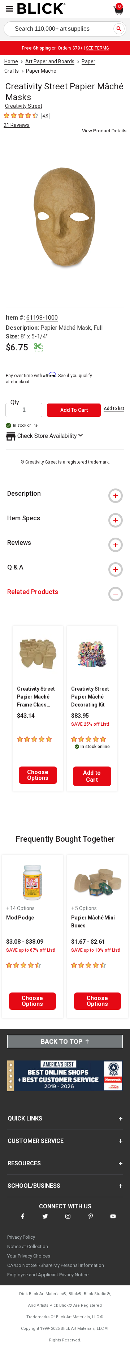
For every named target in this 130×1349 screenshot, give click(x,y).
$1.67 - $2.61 (88, 941)
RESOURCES (24, 1163)
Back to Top (61, 1041)
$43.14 (26, 715)
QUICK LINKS (25, 1118)
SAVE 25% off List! (90, 724)
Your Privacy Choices (28, 1256)
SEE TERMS (97, 48)
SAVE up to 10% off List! (95, 950)
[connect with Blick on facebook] (23, 1220)
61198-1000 (42, 317)
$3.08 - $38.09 (24, 941)
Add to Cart (92, 776)
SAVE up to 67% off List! (30, 950)
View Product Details (104, 130)
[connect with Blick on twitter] (45, 1220)
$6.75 (17, 347)
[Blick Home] (41, 9)
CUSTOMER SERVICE (36, 1140)
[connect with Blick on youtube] (113, 1220)
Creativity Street (23, 106)
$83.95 (80, 715)
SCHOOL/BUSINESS (34, 1185)
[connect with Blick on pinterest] (90, 1220)
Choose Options (37, 775)
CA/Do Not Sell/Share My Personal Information (55, 1265)
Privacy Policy (21, 1237)
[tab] (65, 493)
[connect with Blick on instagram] (68, 1220)
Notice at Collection (27, 1246)
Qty (14, 402)
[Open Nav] (9, 9)
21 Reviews (17, 125)
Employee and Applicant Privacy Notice (47, 1274)
